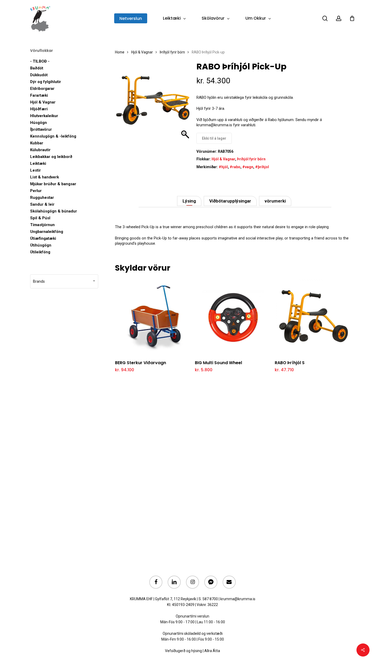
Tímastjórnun (42, 224)
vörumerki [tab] (275, 201)
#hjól (223, 167)
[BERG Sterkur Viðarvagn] (153, 316)
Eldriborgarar (42, 88)
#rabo (235, 167)
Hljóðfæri (39, 109)
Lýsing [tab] (189, 201)
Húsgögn (38, 122)
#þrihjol (262, 167)
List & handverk (44, 177)
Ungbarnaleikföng (46, 231)
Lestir (35, 170)
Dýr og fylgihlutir (45, 81)
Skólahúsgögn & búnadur (53, 211)
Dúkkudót (39, 75)
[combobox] (64, 281)
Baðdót (36, 68)
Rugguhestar (42, 197)
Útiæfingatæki (43, 238)
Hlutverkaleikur (44, 115)
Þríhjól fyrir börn (172, 52)
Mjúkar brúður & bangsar (53, 184)
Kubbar (36, 143)
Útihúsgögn (40, 245)
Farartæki (39, 95)
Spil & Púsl (40, 218)
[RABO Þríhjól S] (313, 316)
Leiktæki (38, 163)
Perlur (36, 190)
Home (119, 52)
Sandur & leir (42, 204)
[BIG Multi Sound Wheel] (233, 316)
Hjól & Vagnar (43, 102)
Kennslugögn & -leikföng (53, 136)
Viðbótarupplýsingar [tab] (230, 201)
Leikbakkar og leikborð (51, 156)
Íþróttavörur (41, 129)
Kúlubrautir (40, 149)
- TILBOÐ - (40, 61)
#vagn (247, 167)
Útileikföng (40, 252)
